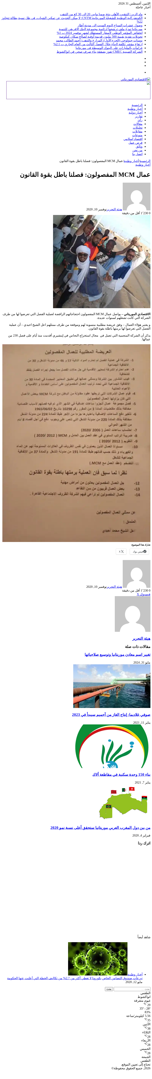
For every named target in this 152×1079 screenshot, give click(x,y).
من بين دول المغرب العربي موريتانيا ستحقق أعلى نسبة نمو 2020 (100, 828)
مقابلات (137, 131)
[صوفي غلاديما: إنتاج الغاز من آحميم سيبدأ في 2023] (111, 707)
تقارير (138, 116)
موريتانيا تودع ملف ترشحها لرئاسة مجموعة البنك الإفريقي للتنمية (100, 29)
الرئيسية (137, 105)
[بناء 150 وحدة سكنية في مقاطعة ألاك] (111, 767)
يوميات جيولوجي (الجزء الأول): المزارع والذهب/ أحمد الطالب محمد (99, 40)
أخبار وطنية (134, 108)
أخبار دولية (135, 112)
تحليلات (137, 127)
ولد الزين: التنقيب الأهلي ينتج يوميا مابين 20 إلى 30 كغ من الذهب (101, 14)
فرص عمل (135, 142)
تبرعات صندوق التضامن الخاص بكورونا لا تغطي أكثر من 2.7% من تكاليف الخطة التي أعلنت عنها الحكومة (74, 978)
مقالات (137, 124)
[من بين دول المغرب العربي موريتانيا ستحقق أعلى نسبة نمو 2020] (123, 820)
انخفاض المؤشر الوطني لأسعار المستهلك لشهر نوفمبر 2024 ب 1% (99, 33)
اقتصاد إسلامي (133, 139)
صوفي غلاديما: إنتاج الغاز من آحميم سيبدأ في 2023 (111, 715)
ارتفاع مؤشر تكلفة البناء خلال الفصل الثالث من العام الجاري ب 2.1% (97, 44)
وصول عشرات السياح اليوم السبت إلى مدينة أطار (110, 25)
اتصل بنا (137, 154)
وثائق (139, 146)
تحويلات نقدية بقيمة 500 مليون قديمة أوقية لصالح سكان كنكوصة (100, 36)
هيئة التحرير (114, 209)
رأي (140, 120)
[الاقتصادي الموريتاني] (135, 79)
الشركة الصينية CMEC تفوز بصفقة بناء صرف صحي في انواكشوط (99, 51)
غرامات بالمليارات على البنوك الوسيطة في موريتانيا (109, 48)
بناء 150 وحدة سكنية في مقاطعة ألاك (121, 774)
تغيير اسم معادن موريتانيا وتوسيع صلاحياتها (117, 654)
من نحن (137, 150)
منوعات (137, 135)
